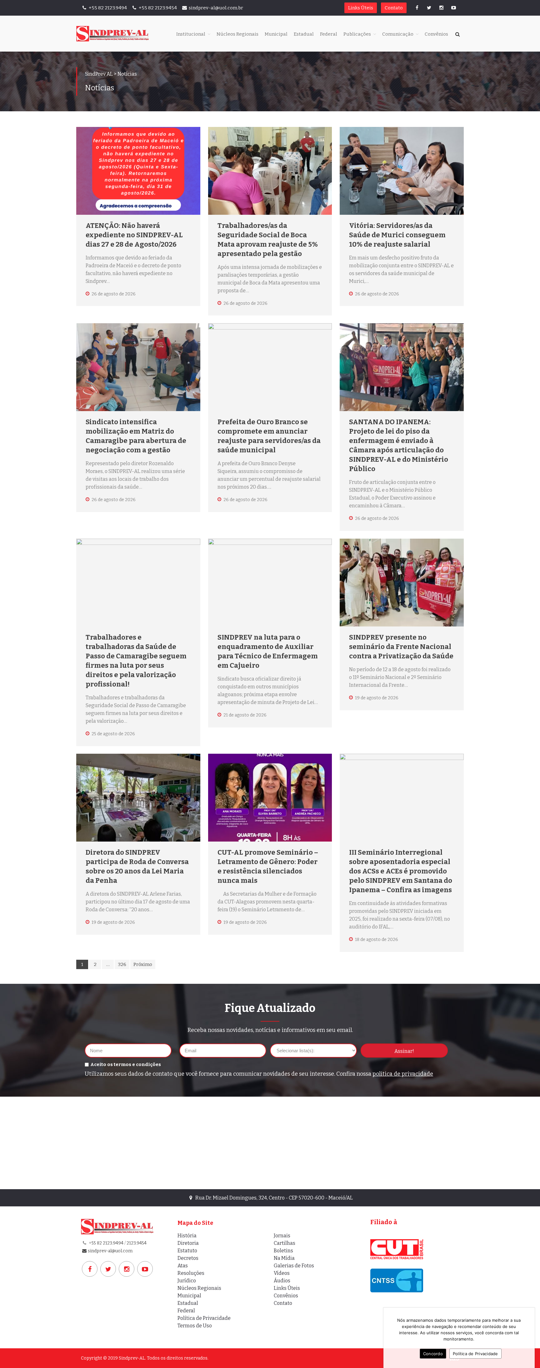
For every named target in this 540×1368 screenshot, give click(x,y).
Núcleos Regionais (237, 34)
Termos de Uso (195, 1326)
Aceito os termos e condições (125, 1064)
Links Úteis (360, 8)
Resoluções (191, 1273)
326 (122, 964)
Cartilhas (284, 1243)
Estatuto (187, 1251)
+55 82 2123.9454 (157, 8)
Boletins (283, 1251)
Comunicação (397, 34)
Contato (394, 8)
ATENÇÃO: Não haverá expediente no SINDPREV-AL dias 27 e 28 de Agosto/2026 (134, 235)
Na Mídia (284, 1258)
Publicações (357, 34)
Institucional (190, 34)
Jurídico (187, 1281)
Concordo (433, 1353)
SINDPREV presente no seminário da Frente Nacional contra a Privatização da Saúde (401, 646)
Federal (328, 34)
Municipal (276, 34)
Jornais (282, 1236)
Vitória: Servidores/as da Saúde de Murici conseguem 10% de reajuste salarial (397, 235)
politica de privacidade (402, 1073)
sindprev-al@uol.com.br (216, 8)
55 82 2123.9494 (107, 1243)
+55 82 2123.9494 (107, 8)
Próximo (142, 964)
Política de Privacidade (204, 1318)
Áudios (282, 1281)
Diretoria (188, 1243)
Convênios (436, 34)
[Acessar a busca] (457, 34)
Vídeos (282, 1273)
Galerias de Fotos (294, 1266)
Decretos (188, 1258)
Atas (183, 1266)
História (187, 1236)
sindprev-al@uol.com (110, 1251)
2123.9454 (137, 1243)
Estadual (304, 34)
